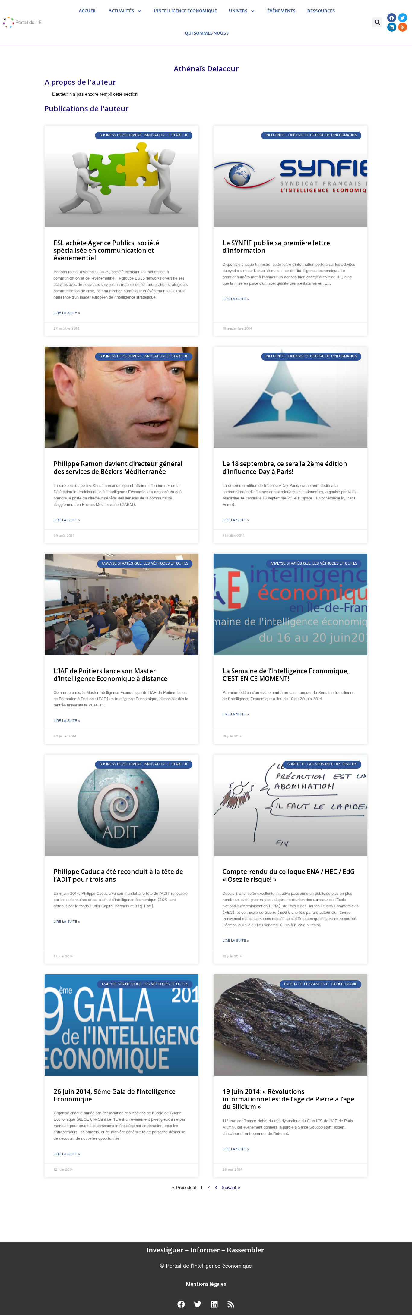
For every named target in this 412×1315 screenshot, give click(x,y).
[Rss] (402, 27)
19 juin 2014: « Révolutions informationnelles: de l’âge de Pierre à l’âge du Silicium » (288, 1099)
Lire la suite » (67, 313)
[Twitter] (402, 17)
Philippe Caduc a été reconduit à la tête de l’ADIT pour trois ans (118, 875)
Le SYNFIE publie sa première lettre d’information (276, 247)
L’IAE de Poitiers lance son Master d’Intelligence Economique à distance (110, 675)
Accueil (88, 11)
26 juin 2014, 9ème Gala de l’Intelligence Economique (115, 1095)
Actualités (121, 11)
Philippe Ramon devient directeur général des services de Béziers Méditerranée (118, 467)
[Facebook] (391, 17)
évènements (281, 11)
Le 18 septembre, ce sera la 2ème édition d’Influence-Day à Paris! (285, 467)
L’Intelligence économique (185, 11)
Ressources (321, 11)
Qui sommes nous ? (207, 33)
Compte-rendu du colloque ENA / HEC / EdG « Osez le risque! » (289, 875)
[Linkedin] (391, 27)
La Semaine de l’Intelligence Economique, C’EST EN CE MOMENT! (286, 675)
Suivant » (231, 1188)
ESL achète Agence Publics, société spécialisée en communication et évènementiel (106, 250)
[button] (377, 22)
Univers (238, 11)
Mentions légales (206, 1284)
